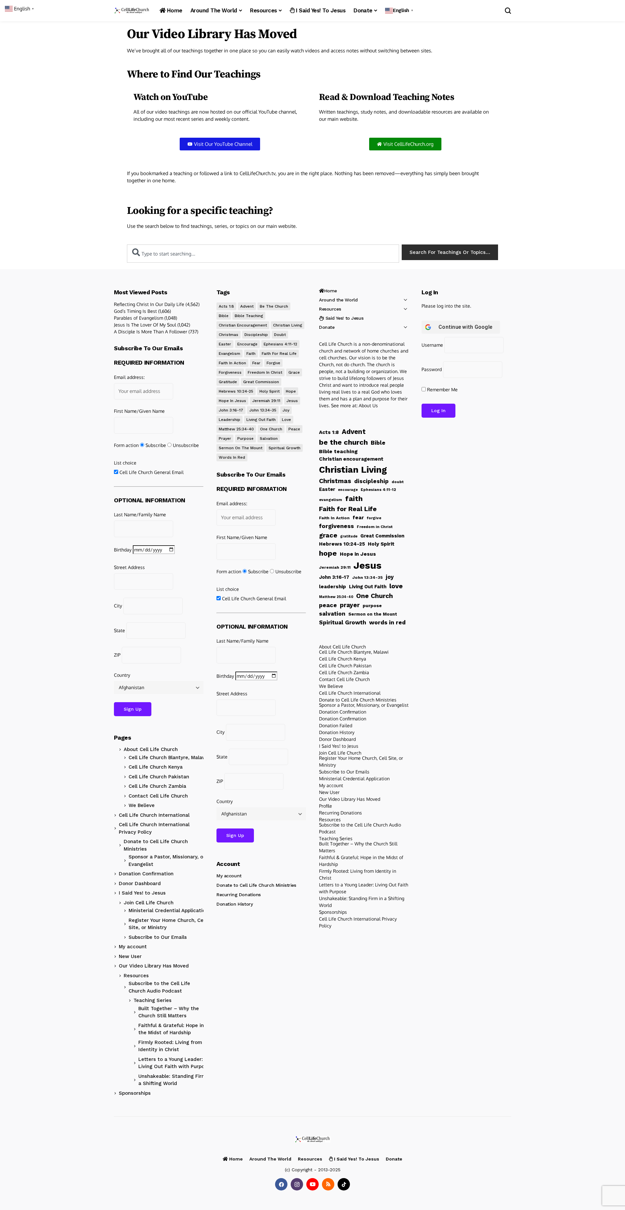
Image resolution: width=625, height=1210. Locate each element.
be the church (274, 306)
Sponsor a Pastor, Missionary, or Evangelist (167, 860)
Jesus (292, 400)
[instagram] (297, 1184)
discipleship (256, 334)
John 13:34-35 (262, 410)
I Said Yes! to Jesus (142, 893)
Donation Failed (335, 725)
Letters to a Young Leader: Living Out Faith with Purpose (174, 1063)
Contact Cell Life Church (158, 796)
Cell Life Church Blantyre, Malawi (168, 757)
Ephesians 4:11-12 (280, 344)
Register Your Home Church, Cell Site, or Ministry (167, 924)
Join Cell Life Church (149, 903)
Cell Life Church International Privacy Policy (154, 828)
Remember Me (442, 389)
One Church (271, 429)
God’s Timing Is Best (135, 311)
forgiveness (230, 372)
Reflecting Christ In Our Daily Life (149, 304)
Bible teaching (249, 315)
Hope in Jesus (232, 400)
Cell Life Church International (154, 815)
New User (130, 956)
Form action (126, 445)
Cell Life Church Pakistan (159, 777)
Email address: (129, 377)
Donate (326, 327)
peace (294, 429)
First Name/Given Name (139, 411)
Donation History (234, 904)
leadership (229, 419)
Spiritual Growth (284, 448)
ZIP (117, 655)
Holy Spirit (269, 391)
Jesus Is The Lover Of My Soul (145, 324)
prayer (225, 438)
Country (122, 675)
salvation (269, 438)
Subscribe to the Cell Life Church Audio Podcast (159, 987)
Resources (136, 976)
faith (251, 353)
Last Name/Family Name (140, 514)
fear (256, 363)
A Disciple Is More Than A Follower (150, 331)
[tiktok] (344, 1184)
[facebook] (281, 1184)
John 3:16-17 (231, 410)
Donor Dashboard (140, 883)
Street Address (129, 567)
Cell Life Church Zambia (157, 786)
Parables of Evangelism (138, 318)
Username (432, 345)
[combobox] (263, 253)
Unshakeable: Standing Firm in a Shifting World (175, 1080)
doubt (280, 334)
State (119, 630)
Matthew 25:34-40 (236, 429)
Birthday (123, 549)
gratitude (228, 382)
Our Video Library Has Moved (154, 966)
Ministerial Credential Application (168, 910)
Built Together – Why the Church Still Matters (168, 1012)
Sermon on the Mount (240, 448)
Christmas (228, 334)
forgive (273, 363)
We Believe (142, 805)
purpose (245, 438)
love (286, 419)
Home (330, 290)
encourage (247, 344)
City (118, 605)
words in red (232, 457)
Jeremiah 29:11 (266, 400)
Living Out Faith (261, 419)
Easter (225, 344)
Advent (247, 306)
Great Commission (261, 382)
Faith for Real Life (279, 353)
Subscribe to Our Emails (158, 937)
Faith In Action (232, 363)
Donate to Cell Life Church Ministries (156, 845)
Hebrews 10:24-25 (236, 391)
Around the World (338, 299)
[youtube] (312, 1184)
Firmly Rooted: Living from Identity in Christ (170, 1046)
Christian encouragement (243, 325)
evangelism (229, 353)
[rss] (328, 1184)
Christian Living (287, 325)
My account (133, 947)
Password (432, 369)
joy (286, 410)
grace (294, 372)
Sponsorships (135, 1093)
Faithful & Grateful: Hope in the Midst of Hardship (171, 1029)
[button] (400, 10)
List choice (125, 463)
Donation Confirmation (146, 874)
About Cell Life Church (151, 749)
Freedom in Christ (265, 372)
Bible (224, 315)
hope (291, 391)
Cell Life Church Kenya (156, 767)
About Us (368, 405)
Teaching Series (152, 1000)
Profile (325, 806)
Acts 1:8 (226, 306)
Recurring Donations (238, 894)
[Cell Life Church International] (132, 10)
